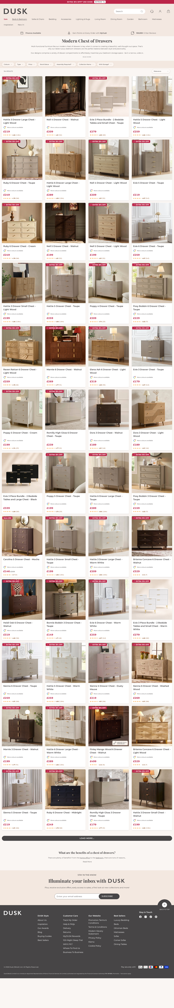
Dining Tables (120, 944)
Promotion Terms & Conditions (97, 921)
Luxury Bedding (121, 920)
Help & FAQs (69, 924)
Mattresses (119, 932)
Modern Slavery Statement (95, 932)
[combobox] (129, 11)
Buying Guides (45, 936)
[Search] (142, 11)
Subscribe (107, 896)
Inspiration (43, 924)
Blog (40, 932)
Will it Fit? (68, 944)
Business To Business (73, 952)
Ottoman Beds (121, 928)
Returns (67, 932)
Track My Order (70, 920)
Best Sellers (43, 940)
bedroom (99, 858)
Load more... (87, 838)
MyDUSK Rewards (71, 936)
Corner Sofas (120, 940)
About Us (42, 920)
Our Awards (43, 928)
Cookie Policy (94, 946)
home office (85, 858)
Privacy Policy (94, 938)
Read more (87, 57)
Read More (87, 862)
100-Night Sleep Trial (73, 940)
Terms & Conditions (97, 927)
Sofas (116, 936)
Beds (116, 924)
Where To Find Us (71, 948)
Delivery (67, 928)
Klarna (91, 942)
